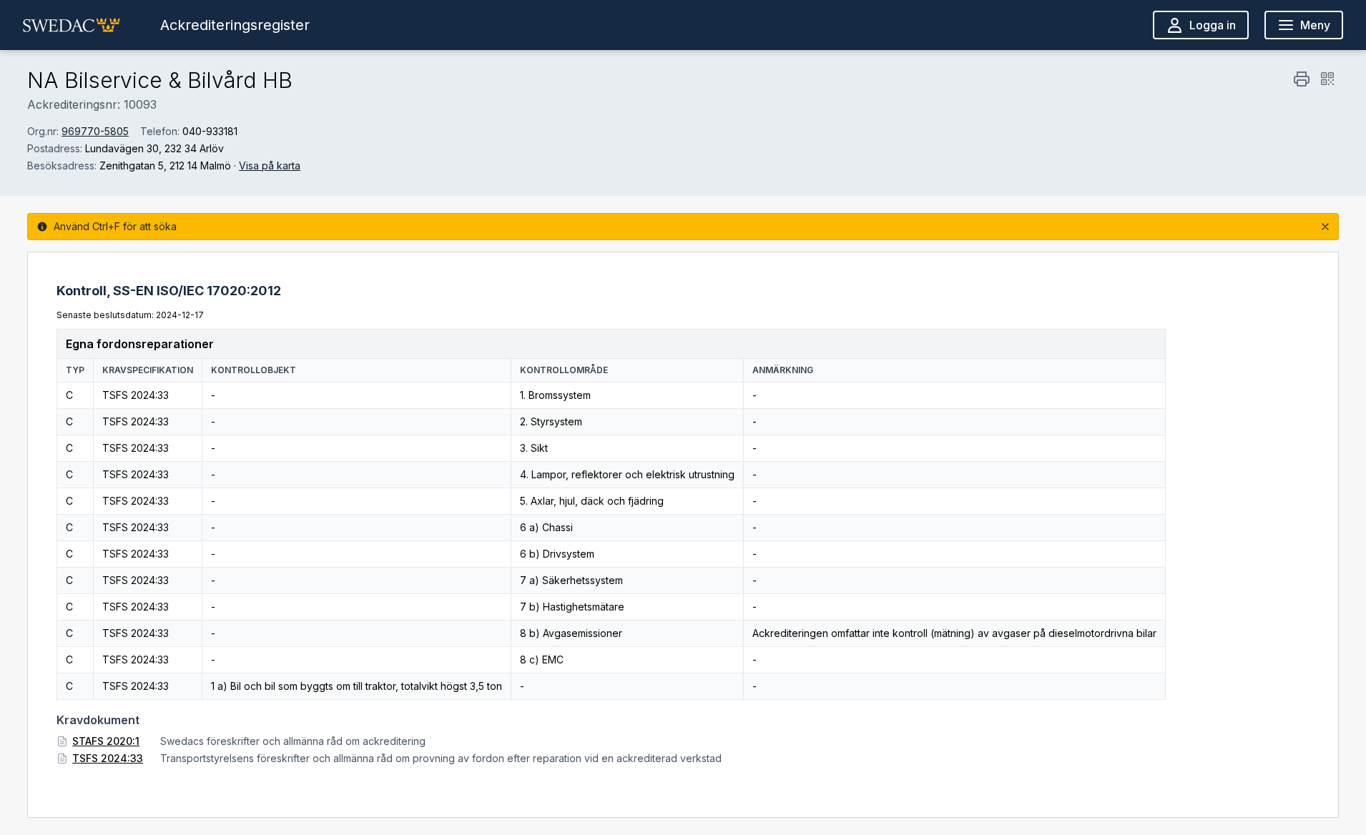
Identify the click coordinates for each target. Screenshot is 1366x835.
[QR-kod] (1327, 78)
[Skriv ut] (1301, 78)
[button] (71, 25)
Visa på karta (269, 165)
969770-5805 (95, 131)
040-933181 (209, 131)
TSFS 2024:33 (107, 758)
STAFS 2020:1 (105, 741)
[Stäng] (1325, 226)
